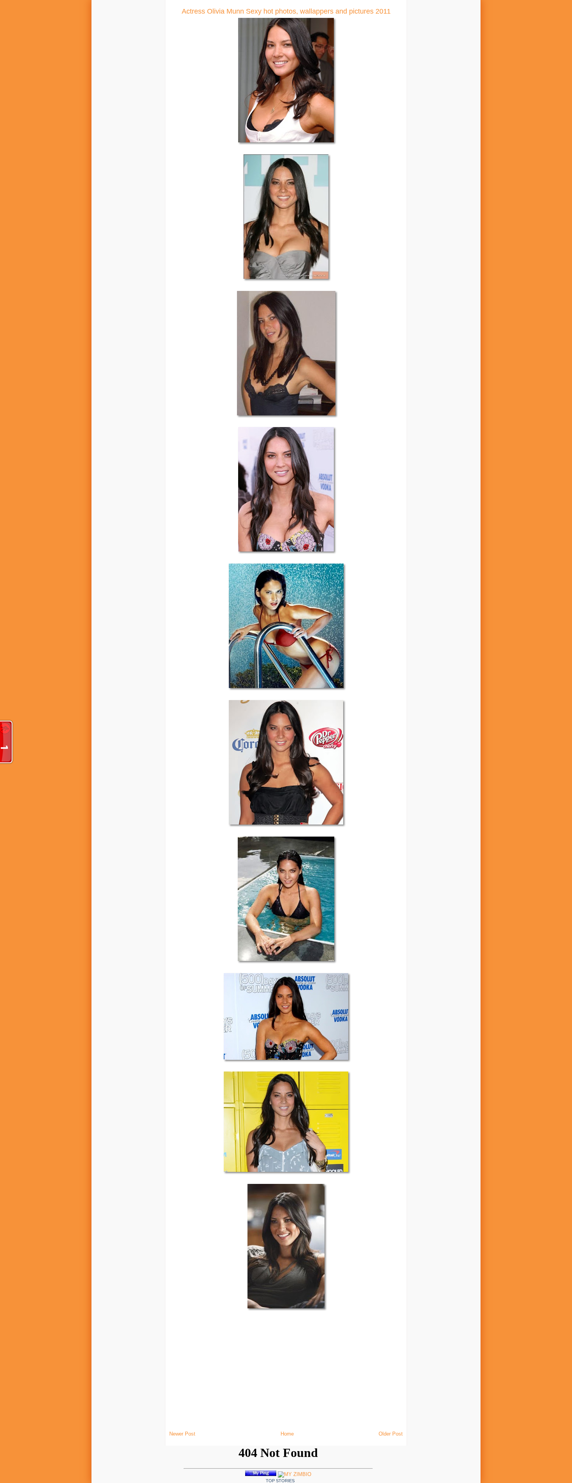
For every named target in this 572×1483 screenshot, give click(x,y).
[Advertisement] (111, 116)
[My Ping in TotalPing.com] (260, 1474)
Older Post (391, 1434)
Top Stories (280, 1480)
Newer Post (182, 1434)
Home (287, 1434)
